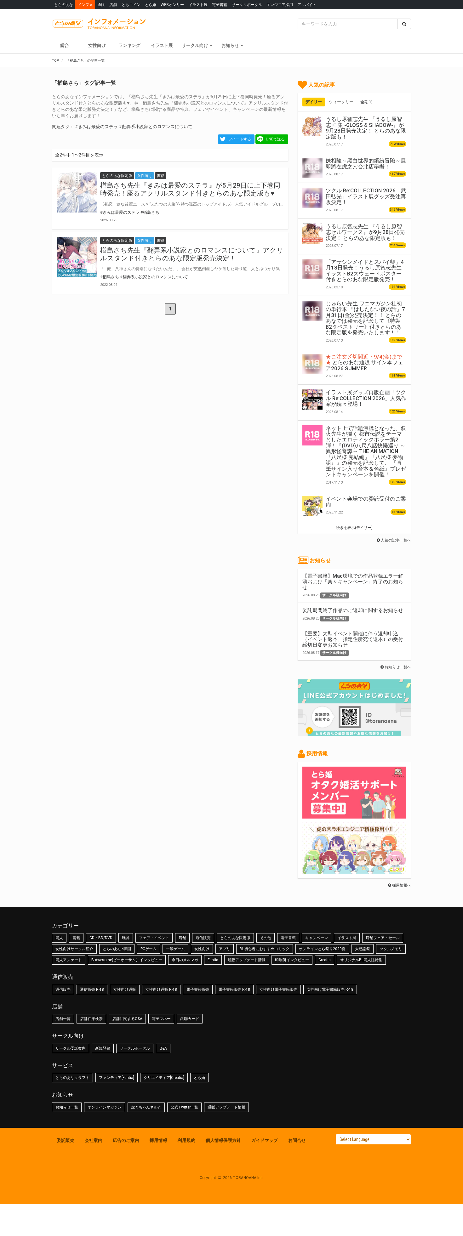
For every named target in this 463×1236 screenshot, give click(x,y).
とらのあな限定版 (235, 938)
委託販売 (65, 1140)
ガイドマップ (264, 1140)
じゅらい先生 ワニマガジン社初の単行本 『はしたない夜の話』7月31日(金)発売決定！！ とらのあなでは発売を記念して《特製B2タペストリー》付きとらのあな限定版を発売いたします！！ (365, 318)
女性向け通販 (124, 989)
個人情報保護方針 (223, 1140)
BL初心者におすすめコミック (264, 949)
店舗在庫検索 (91, 1019)
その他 (265, 938)
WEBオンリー (172, 4)
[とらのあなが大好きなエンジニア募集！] (354, 870)
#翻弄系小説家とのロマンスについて (155, 126)
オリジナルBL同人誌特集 (361, 960)
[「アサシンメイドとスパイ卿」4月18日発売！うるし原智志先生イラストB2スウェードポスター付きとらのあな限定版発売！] (312, 269)
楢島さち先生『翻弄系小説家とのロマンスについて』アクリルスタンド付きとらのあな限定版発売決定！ (191, 254)
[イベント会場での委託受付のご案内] (312, 506)
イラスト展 (198, 4)
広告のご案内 (126, 1140)
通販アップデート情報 (247, 960)
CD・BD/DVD (100, 938)
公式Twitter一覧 (184, 1107)
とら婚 (150, 4)
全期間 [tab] (366, 101)
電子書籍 (219, 4)
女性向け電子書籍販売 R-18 (330, 989)
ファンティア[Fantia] (116, 1077)
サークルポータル (247, 4)
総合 (64, 45)
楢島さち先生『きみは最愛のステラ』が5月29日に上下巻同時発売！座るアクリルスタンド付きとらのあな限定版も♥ (190, 189)
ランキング (129, 45)
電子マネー (161, 1019)
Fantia (213, 960)
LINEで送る (275, 139)
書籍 (76, 938)
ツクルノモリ (391, 949)
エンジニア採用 (279, 4)
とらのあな (63, 4)
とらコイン (131, 4)
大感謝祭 (362, 949)
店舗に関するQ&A (127, 1019)
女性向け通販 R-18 (161, 989)
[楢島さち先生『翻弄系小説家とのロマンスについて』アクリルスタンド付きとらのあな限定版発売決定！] (77, 257)
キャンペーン (316, 938)
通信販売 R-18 (92, 989)
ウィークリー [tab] (341, 101)
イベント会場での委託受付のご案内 (366, 501)
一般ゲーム (175, 949)
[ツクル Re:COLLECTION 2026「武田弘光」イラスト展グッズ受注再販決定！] (312, 198)
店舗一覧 (63, 1019)
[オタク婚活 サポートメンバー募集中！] (354, 815)
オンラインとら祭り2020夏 (322, 949)
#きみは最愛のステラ (96, 126)
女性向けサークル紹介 (74, 949)
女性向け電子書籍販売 (278, 989)
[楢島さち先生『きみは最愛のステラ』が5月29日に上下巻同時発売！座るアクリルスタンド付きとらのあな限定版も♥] (77, 192)
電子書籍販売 (197, 989)
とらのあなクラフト (72, 1077)
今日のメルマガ (185, 960)
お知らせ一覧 (66, 1107)
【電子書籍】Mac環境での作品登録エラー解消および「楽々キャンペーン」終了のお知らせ (352, 581)
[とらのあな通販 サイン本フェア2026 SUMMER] (312, 364)
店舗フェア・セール (383, 938)
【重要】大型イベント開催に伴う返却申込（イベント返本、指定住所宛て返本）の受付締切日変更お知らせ (352, 639)
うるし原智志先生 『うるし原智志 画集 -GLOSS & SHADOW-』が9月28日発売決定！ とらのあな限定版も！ (366, 127)
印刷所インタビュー (292, 960)
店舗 (113, 4)
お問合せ (297, 1140)
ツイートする (239, 139)
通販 (101, 4)
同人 (59, 938)
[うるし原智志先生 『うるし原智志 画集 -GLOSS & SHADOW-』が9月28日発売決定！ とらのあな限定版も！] (312, 126)
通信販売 (203, 938)
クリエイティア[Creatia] (164, 1077)
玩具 (125, 938)
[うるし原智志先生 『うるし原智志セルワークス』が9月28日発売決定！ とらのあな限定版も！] (312, 234)
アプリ (224, 949)
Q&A (163, 1048)
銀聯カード (189, 1019)
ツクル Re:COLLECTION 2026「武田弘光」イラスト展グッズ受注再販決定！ (366, 196)
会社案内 (93, 1140)
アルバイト (306, 4)
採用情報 (158, 1140)
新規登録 (102, 1048)
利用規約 (186, 1140)
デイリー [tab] (314, 101)
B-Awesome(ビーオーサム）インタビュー (126, 960)
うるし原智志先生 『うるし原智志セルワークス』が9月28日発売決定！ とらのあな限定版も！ (365, 232)
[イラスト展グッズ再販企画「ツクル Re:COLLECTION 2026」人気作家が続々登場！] (312, 399)
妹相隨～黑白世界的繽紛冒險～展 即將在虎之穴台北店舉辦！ (366, 163)
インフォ (85, 4)
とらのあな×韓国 (117, 949)
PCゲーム (148, 949)
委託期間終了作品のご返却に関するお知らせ (352, 610)
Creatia (324, 960)
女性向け (97, 45)
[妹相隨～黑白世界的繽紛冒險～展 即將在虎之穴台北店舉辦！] (312, 168)
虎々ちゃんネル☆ (146, 1107)
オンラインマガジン (105, 1107)
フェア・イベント (154, 938)
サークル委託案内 (70, 1048)
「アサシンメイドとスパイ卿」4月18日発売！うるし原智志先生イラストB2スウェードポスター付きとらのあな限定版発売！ (365, 270)
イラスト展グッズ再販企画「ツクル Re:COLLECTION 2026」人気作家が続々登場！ (366, 398)
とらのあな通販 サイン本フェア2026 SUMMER (364, 362)
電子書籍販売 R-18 (234, 989)
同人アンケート (68, 960)
